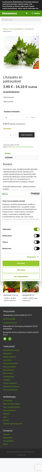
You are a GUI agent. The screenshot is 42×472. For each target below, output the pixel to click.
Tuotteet (6, 434)
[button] (35, 39)
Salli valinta (21, 270)
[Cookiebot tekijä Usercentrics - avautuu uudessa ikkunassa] (31, 193)
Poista (33, 117)
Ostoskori (6, 414)
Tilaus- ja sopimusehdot (11, 407)
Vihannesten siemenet (14, 147)
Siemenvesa (9, 13)
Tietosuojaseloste (9, 410)
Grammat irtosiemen (12, 112)
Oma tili (6, 420)
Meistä (5, 444)
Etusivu (5, 29)
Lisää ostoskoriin (27, 135)
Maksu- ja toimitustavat (11, 404)
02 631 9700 (9, 319)
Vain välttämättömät (21, 276)
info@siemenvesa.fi (10, 323)
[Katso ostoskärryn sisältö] (27, 13)
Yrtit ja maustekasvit (16, 29)
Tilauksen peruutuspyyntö (12, 424)
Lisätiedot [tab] (9, 158)
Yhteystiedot (7, 438)
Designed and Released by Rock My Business (21, 452)
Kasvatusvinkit (8, 441)
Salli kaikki (21, 263)
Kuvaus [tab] (7, 153)
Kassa (5, 417)
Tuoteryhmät (7, 400)
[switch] (37, 235)
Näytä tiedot (31, 257)
